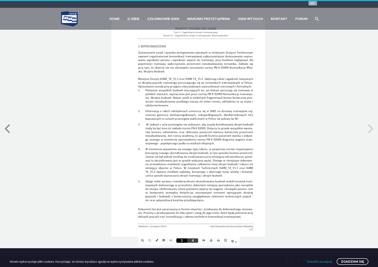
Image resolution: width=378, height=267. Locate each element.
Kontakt (279, 19)
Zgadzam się (352, 262)
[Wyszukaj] (316, 19)
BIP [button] (313, 3)
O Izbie (133, 19)
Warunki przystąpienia (208, 19)
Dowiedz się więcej (319, 262)
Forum (301, 19)
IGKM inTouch (250, 19)
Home (114, 19)
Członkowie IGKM (163, 19)
